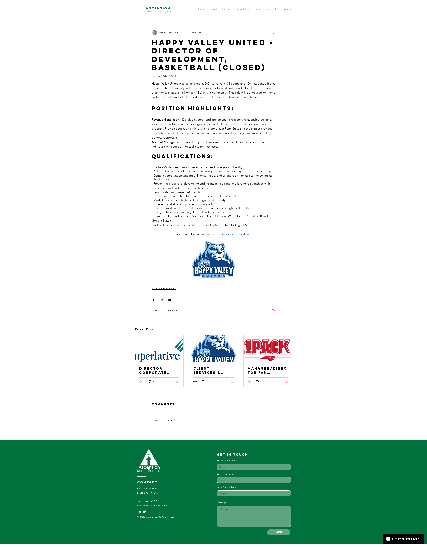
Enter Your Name (226, 461)
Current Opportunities (164, 288)
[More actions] (273, 33)
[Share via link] (177, 300)
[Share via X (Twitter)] (161, 300)
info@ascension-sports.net (152, 505)
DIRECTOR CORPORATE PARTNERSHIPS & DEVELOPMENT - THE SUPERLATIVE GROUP (158, 370)
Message (221, 502)
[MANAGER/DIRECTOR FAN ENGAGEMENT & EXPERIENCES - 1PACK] (268, 348)
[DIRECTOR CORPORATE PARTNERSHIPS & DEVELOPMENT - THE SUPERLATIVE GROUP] (159, 348)
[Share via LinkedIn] (169, 300)
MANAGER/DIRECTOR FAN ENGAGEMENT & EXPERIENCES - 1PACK (267, 370)
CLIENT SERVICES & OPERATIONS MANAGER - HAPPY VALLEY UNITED (210, 370)
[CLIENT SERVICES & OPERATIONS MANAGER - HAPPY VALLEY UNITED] (213, 348)
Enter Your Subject (227, 487)
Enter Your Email (225, 474)
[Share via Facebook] (153, 300)
